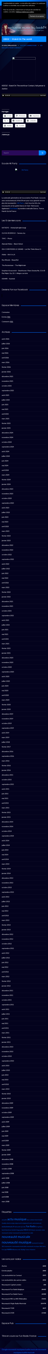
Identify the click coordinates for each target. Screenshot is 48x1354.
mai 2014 (5, 855)
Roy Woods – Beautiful (10, 260)
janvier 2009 (6, 1155)
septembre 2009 (8, 1117)
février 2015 (6, 812)
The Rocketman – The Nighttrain (14, 265)
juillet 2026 (6, 344)
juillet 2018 (6, 742)
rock (19, 1249)
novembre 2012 (7, 939)
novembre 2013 (7, 883)
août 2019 (5, 733)
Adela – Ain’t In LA (8, 254)
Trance (27, 1249)
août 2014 (5, 840)
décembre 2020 (7, 658)
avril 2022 (5, 583)
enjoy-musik (18, 1223)
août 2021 (5, 620)
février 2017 (6, 747)
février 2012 (6, 981)
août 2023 (5, 508)
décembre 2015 (7, 775)
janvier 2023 (6, 540)
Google (5, 1349)
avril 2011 (5, 1028)
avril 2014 (5, 859)
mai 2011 (5, 1023)
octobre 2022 (7, 555)
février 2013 (6, 925)
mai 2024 (5, 465)
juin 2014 (5, 850)
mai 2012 (5, 967)
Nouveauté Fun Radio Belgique (13, 1289)
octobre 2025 (7, 386)
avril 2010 (5, 1084)
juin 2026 (5, 348)
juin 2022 (5, 573)
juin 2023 (5, 517)
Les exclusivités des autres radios (14, 1280)
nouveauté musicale (16, 1237)
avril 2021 (5, 639)
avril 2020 (5, 695)
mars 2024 (5, 475)
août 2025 (5, 395)
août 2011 (5, 1009)
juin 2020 (5, 686)
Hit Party (20, 203)
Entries (6, 317)
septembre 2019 (8, 728)
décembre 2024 (7, 433)
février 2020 (6, 705)
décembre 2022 (7, 545)
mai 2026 (5, 353)
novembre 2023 (7, 494)
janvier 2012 (6, 986)
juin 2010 (5, 1075)
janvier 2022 (6, 597)
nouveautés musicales (19, 1246)
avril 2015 (5, 803)
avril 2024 (5, 470)
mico (26, 1229)
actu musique (16, 1219)
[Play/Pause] (3, 95)
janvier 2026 (6, 372)
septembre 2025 (8, 390)
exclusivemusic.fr (8, 1227)
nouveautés (8, 1246)
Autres (4, 1266)
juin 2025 (5, 405)
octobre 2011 (7, 1000)
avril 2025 (5, 414)
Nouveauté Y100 (8, 1308)
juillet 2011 (6, 1014)
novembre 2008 (7, 1164)
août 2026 (5, 339)
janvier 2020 (6, 709)
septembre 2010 (8, 1061)
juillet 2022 (6, 569)
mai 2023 (5, 522)
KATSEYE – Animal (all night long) (14, 228)
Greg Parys (39, 1226)
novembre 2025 (7, 381)
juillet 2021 (6, 625)
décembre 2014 (7, 822)
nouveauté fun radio (27, 1233)
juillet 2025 (6, 400)
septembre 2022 (8, 559)
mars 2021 (5, 644)
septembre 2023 (8, 503)
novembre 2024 (7, 437)
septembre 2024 (8, 447)
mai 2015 (5, 798)
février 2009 (6, 1150)
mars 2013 (5, 920)
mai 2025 (5, 409)
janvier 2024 (6, 484)
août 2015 (5, 789)
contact (32, 1220)
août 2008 (5, 1178)
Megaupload (19, 1230)
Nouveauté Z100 (8, 1313)
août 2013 (5, 897)
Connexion (6, 312)
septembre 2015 (8, 784)
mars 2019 (5, 737)
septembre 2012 (8, 948)
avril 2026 (5, 358)
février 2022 (6, 592)
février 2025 (6, 423)
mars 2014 (5, 864)
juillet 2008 (6, 1183)
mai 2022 (5, 578)
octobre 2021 (7, 611)
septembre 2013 (8, 892)
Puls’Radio (13, 208)
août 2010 (5, 1066)
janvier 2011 (6, 1042)
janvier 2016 (6, 770)
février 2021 (6, 648)
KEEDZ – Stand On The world (17, 39)
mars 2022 (5, 587)
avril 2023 (5, 526)
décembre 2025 (7, 376)
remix (9, 1249)
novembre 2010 (7, 1051)
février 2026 (6, 367)
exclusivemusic (37, 1223)
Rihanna (15, 1249)
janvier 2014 (6, 873)
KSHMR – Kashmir (8, 279)
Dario (36, 1220)
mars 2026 (5, 362)
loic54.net (9, 1230)
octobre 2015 (7, 780)
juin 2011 (5, 1019)
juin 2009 (5, 1131)
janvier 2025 (6, 428)
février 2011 (6, 1037)
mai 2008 (5, 1192)
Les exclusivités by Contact (12, 1275)
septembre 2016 (8, 756)
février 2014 (6, 869)
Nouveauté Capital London (11, 1285)
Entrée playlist (7, 1271)
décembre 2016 (7, 751)
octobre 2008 (7, 1169)
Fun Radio (31, 1226)
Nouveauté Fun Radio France (12, 1294)
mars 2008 (5, 1201)
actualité (4, 1220)
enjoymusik (25, 1223)
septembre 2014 (8, 836)
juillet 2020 (6, 681)
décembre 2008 (7, 1159)
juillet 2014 (6, 845)
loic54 (4, 1230)
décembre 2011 (7, 991)
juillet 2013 (6, 901)
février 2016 (6, 765)
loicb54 (14, 1230)
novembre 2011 (7, 995)
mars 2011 (5, 1033)
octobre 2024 (7, 442)
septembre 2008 (8, 1173)
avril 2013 (5, 915)
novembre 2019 (7, 719)
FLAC (24, 1226)
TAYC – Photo (7, 238)
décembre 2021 (7, 601)
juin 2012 (5, 962)
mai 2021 (5, 634)
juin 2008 (5, 1187)
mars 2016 (5, 761)
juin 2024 (5, 461)
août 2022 (5, 564)
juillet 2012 (6, 958)
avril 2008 (5, 1197)
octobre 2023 (7, 498)
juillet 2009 (6, 1126)
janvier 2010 (6, 1098)
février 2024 (6, 480)
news (43, 1230)
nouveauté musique (16, 1242)
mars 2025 (5, 419)
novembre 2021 (7, 606)
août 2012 (5, 953)
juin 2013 (5, 906)
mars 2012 (5, 976)
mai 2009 (5, 1136)
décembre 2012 (7, 934)
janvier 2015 (6, 817)
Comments (7, 322)
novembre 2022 (7, 550)
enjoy (12, 1223)
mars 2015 (5, 808)
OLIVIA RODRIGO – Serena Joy (13, 233)
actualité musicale (30, 1349)
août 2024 (5, 451)
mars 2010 (5, 1089)
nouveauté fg (17, 1233)
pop (5, 1249)
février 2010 (6, 1094)
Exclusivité (18, 1226)
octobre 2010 (7, 1056)
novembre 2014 (7, 826)
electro (9, 1223)
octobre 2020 (7, 667)
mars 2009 (5, 1145)
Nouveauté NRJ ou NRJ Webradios (14, 1299)
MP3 (29, 1230)
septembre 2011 (8, 1005)
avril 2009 (5, 1141)
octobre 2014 (7, 831)
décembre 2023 (7, 489)
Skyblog (23, 1249)
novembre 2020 (7, 662)
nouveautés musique (33, 1246)
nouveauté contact (7, 1233)
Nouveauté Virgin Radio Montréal (14, 1303)
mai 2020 (5, 690)
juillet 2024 (6, 456)
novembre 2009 (7, 1108)
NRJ (41, 1246)
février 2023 (6, 536)
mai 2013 (5, 911)
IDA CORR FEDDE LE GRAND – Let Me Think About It (21, 249)
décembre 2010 (7, 1047)
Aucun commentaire (28, 45)
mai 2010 (5, 1080)
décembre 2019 (7, 714)
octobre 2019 (7, 723)
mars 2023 (5, 531)
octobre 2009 (7, 1112)
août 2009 (5, 1122)
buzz (28, 1220)
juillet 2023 (6, 512)
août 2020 (5, 676)
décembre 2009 (7, 1103)
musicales (38, 1230)
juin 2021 (5, 630)
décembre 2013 (7, 878)
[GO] (42, 152)
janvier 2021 (6, 653)
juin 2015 (5, 794)
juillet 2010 (6, 1070)
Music (33, 1230)
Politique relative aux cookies (25, 12)
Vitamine (32, 1249)
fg (21, 1226)
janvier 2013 (6, 930)
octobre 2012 (7, 944)
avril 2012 (5, 972)
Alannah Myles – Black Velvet (12, 244)
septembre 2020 (8, 672)
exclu (30, 1223)
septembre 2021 (8, 615)
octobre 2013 (7, 887)
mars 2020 (5, 700)
